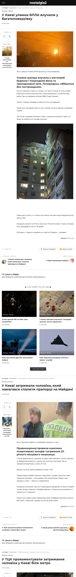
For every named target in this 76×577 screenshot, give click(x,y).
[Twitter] (9, 36)
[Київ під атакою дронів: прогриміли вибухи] (19, 342)
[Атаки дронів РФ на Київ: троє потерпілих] (19, 304)
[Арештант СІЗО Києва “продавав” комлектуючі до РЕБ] (7, 422)
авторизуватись (39, 277)
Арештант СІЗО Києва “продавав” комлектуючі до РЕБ (7, 432)
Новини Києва (7, 11)
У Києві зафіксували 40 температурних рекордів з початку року (7, 62)
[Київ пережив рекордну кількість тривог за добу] (56, 342)
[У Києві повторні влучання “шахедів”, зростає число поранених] (56, 304)
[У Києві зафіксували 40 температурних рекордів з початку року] (7, 51)
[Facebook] (4, 36)
